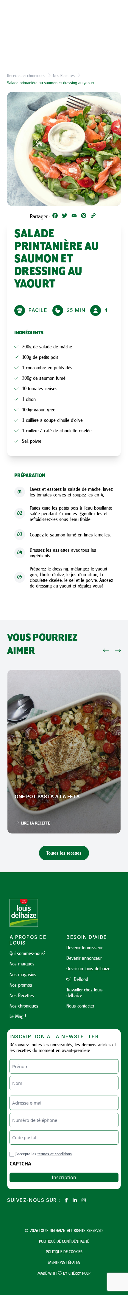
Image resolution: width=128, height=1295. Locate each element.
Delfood (80, 979)
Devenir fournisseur (84, 948)
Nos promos (21, 985)
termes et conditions (55, 1153)
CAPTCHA (20, 1163)
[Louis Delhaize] (35, 913)
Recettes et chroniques (26, 75)
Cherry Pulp (79, 1273)
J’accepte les (43, 1153)
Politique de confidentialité (64, 1241)
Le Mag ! (18, 1016)
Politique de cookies (64, 1251)
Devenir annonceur (84, 958)
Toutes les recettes (64, 853)
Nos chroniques (24, 1006)
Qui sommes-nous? (28, 953)
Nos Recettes (64, 75)
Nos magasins (23, 974)
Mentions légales (64, 1262)
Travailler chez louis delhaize (84, 992)
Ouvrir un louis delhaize (88, 968)
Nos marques (22, 964)
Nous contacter (80, 1006)
